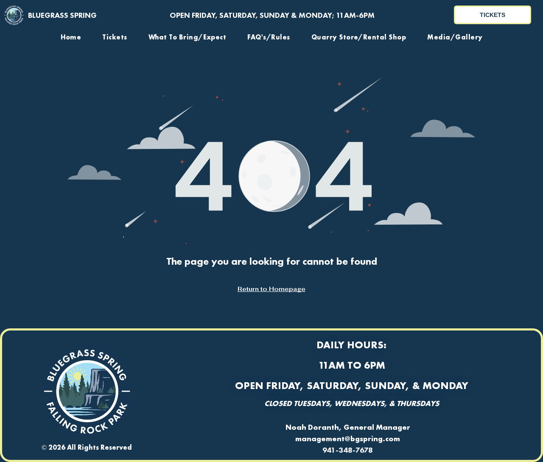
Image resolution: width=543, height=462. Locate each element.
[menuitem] (71, 37)
